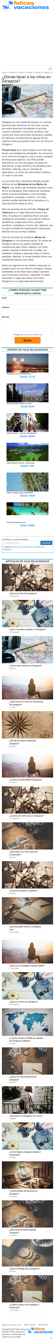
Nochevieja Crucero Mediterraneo (19, 373)
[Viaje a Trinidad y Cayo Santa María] (27, 486)
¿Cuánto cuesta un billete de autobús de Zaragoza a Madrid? (26, 1039)
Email (4, 298)
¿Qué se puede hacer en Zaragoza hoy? (25, 928)
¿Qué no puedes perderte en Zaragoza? (27, 629)
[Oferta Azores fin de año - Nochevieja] (27, 451)
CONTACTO (43, 1324)
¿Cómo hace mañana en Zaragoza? (25, 665)
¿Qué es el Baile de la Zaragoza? (24, 1268)
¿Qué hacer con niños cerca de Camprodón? (23, 853)
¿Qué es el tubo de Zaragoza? (23, 593)
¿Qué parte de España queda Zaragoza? (22, 1231)
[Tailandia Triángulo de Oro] (27, 508)
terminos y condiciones (23, 547)
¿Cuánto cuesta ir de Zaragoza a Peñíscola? (24, 1306)
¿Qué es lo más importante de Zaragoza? (22, 1078)
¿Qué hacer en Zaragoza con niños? (25, 1115)
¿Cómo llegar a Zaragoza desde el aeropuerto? (25, 1153)
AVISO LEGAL (30, 1324)
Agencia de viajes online (11, 1324)
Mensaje (5, 317)
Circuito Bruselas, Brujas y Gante (19, 403)
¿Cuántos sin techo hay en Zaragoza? (26, 815)
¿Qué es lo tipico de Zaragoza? (23, 1001)
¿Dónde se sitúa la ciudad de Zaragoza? (22, 742)
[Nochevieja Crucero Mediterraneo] (27, 366)
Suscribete (46, 543)
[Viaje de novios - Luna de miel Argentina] (27, 425)
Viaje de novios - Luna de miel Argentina (21, 433)
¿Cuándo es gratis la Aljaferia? (23, 890)
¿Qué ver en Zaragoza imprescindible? (27, 965)
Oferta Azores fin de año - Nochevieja (20, 463)
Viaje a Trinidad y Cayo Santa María (20, 492)
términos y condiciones (33, 334)
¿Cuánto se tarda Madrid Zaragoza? (25, 779)
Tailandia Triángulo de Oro (16, 522)
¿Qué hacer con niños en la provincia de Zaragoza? (26, 703)
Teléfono (5, 307)
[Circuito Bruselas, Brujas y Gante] (27, 397)
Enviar (27, 340)
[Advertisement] (27, 38)
